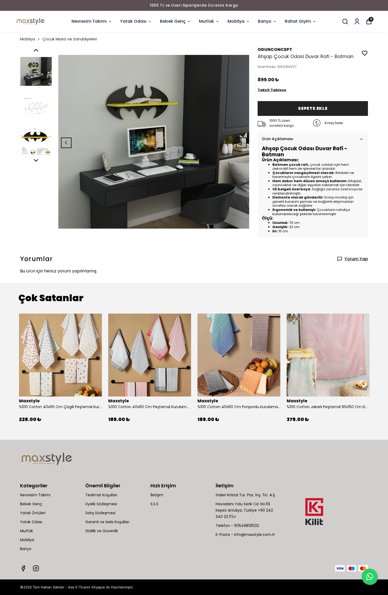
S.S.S (154, 504)
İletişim (156, 495)
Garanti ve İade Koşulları (107, 522)
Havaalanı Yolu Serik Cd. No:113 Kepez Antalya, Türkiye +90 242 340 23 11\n (244, 510)
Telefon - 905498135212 (237, 525)
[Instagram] (36, 568)
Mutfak (206, 21)
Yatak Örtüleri (32, 513)
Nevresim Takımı (89, 21)
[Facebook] (23, 568)
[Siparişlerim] (357, 21)
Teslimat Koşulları (101, 495)
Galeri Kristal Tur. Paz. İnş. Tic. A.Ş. (246, 495)
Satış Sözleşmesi (100, 513)
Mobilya (236, 21)
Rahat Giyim (298, 21)
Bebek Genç (173, 21)
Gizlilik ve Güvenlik (101, 530)
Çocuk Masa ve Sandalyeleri (69, 39)
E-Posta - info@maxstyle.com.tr (245, 534)
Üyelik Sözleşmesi (101, 504)
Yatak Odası (133, 21)
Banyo (264, 21)
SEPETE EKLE (313, 108)
